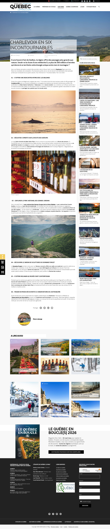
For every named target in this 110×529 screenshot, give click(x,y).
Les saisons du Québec (61, 478)
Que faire (61, 6)
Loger (82, 6)
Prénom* (81, 480)
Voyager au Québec (60, 467)
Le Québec (37, 6)
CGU (61, 526)
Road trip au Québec (61, 480)
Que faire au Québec (61, 469)
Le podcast (68, 521)
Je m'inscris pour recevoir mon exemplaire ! (66, 452)
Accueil (10, 12)
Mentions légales (55, 526)
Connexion (97, 1)
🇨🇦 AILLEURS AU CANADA (54, 1)
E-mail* (81, 473)
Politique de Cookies (73, 526)
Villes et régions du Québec (62, 476)
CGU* (89, 501)
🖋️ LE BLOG (66, 1)
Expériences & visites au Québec (53, 521)
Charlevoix (15, 340)
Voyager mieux (91, 6)
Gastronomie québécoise (62, 473)
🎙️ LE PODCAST (75, 1)
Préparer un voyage (49, 6)
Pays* (80, 494)
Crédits (65, 526)
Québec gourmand (72, 6)
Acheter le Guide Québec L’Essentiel (84, 521)
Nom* (80, 487)
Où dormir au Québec (61, 471)
